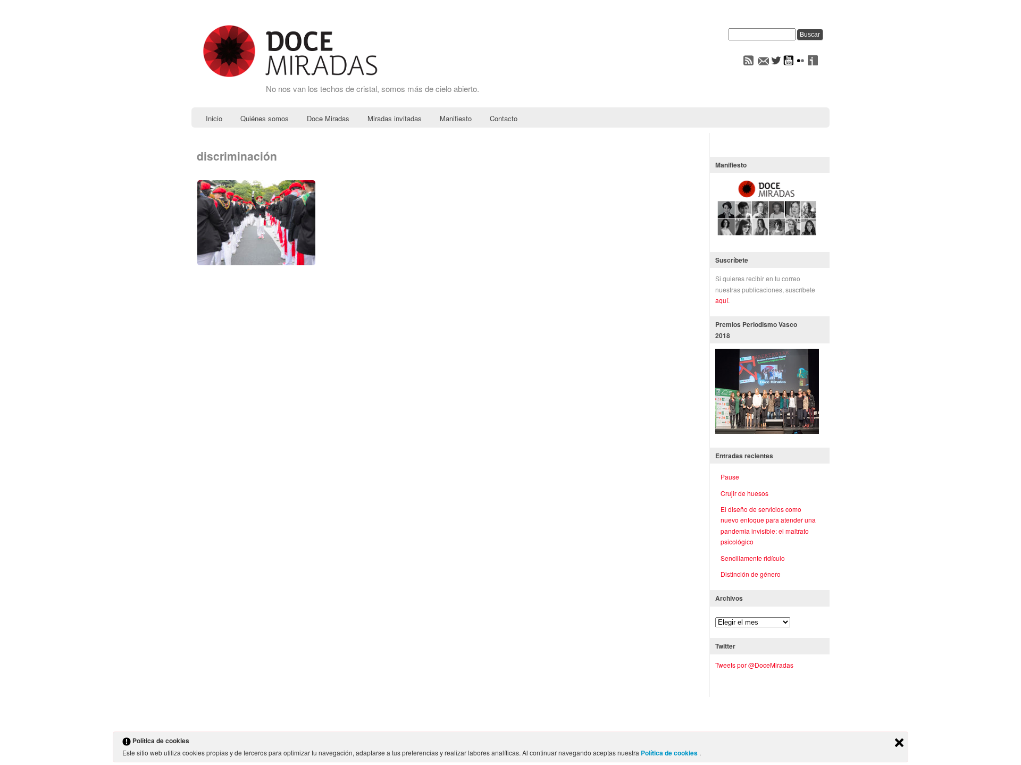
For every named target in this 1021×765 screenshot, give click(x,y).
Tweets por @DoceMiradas (754, 664)
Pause (730, 476)
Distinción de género (751, 573)
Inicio (214, 118)
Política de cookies (670, 753)
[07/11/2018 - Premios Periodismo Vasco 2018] (767, 431)
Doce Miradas (328, 118)
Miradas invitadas (394, 118)
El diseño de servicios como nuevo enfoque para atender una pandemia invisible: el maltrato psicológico (768, 525)
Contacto (503, 118)
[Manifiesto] (767, 235)
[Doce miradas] (290, 78)
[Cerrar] (899, 743)
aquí (721, 300)
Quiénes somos (264, 118)
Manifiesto (456, 118)
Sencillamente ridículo (753, 557)
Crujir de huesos (744, 493)
